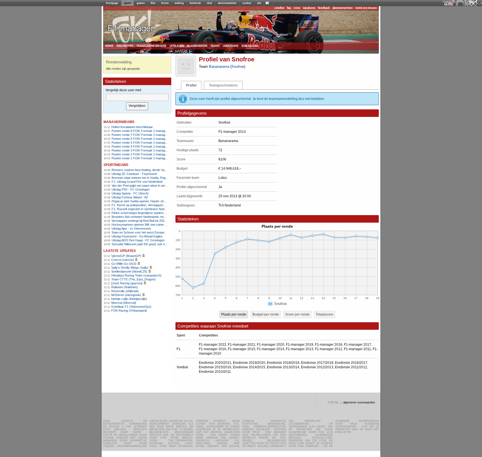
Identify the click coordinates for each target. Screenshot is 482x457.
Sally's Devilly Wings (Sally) (129, 267)
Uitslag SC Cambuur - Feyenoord (134, 173)
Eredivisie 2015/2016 (215, 367)
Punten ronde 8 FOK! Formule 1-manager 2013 (143, 131)
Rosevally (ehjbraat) (125, 291)
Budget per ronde (265, 314)
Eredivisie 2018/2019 (283, 363)
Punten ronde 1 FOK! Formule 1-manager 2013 (143, 158)
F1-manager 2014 (270, 349)
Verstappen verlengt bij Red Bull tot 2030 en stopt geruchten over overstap (162, 220)
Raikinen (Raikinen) (124, 287)
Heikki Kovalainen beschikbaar (132, 127)
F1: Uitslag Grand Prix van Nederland (137, 181)
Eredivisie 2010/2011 (215, 372)
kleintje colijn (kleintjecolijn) (129, 298)
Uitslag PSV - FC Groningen (131, 189)
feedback (324, 8)
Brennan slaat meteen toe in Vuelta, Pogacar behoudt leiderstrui (154, 177)
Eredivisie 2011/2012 (351, 367)
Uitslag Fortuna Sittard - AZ (130, 197)
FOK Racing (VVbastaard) (129, 310)
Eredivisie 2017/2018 (317, 363)
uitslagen (177, 46)
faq (289, 8)
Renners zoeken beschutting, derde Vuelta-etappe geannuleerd (154, 170)
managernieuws (118, 121)
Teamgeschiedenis (223, 85)
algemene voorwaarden (359, 402)
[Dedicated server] (449, 4)
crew (297, 8)
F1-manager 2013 (299, 349)
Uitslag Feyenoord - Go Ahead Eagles (137, 236)
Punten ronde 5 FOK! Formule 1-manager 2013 (143, 142)
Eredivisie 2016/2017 (351, 363)
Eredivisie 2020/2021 (215, 363)
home (109, 46)
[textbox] (137, 97)
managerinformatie (151, 46)
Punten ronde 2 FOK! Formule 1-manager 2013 (143, 154)
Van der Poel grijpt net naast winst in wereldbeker (145, 185)
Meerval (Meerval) (123, 302)
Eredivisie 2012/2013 (317, 367)
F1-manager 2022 (212, 345)
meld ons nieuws (366, 8)
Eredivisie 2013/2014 (283, 367)
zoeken (246, 3)
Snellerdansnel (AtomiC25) (129, 271)
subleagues (250, 46)
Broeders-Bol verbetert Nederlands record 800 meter (147, 216)
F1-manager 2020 (270, 345)
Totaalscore (324, 314)
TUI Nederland (229, 205)
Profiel (191, 85)
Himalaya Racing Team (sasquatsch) (136, 275)
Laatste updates (119, 250)
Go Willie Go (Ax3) (123, 263)
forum (165, 3)
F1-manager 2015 (241, 349)
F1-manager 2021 (241, 345)
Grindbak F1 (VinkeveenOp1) (131, 306)
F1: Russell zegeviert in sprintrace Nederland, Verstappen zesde (155, 209)
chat (209, 3)
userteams (230, 46)
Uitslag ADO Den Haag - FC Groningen (138, 240)
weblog (179, 3)
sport (127, 3)
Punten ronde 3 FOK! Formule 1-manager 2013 (143, 150)
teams (215, 46)
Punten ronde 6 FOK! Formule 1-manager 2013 (143, 138)
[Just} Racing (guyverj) (127, 283)
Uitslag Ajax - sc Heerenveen (131, 228)
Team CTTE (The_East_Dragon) (133, 279)
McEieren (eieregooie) (126, 295)
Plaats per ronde (233, 314)
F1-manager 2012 (328, 349)
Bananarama (219, 66)
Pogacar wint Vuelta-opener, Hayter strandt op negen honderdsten (156, 201)
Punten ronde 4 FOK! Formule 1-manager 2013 (143, 146)
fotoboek (195, 3)
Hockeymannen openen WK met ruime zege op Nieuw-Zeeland (154, 224)
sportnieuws (115, 164)
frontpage (112, 3)
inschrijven (125, 46)
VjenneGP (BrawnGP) (126, 256)
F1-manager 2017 (357, 345)
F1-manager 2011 (357, 349)
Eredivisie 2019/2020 (249, 363)
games (141, 3)
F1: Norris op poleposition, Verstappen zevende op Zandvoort (153, 205)
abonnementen (227, 3)
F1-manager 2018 (328, 345)
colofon (279, 8)
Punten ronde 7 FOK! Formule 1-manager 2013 (143, 134)
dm (259, 3)
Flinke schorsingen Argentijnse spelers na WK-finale (147, 213)
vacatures (309, 8)
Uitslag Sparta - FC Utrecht (130, 193)
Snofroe (238, 66)
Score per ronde (297, 314)
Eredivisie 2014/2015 (249, 367)
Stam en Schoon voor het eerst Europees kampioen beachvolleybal (157, 232)
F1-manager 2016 (212, 349)
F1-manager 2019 (299, 345)
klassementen (197, 46)
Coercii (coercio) (122, 259)
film (153, 3)
